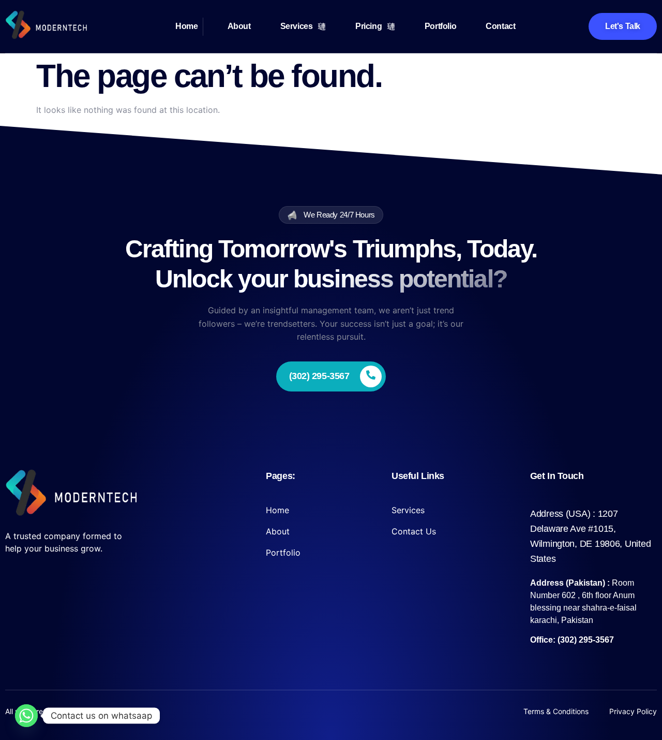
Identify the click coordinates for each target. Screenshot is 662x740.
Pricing (368, 26)
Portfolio (440, 26)
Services (296, 26)
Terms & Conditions (556, 711)
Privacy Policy (633, 711)
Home (186, 26)
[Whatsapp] (26, 715)
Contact (500, 26)
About (239, 26)
